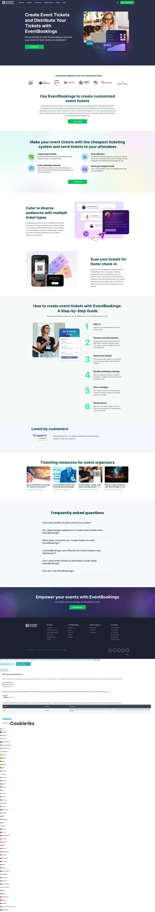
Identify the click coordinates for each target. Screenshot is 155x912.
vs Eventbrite (114, 630)
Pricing (58, 2)
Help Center (93, 627)
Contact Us (93, 630)
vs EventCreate (115, 639)
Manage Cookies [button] (4, 664)
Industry (29, 2)
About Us (71, 627)
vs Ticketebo (114, 632)
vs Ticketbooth (115, 634)
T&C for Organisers (43, 650)
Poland (3, 728)
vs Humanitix (114, 637)
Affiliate (70, 637)
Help (64, 2)
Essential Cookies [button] (7, 682)
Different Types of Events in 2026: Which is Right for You (115, 486)
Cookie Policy (62, 650)
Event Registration (52, 632)
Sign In (70, 634)
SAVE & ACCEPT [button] (6, 719)
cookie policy (96, 659)
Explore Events (48, 2)
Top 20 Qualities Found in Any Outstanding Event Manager (64, 486)
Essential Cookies (9, 684)
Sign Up (70, 632)
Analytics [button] (5, 695)
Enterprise (38, 2)
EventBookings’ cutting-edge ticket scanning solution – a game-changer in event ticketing (90, 486)
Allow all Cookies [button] (21, 664)
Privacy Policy (53, 650)
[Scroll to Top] (127, 654)
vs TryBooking (115, 627)
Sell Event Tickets (52, 630)
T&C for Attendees (31, 650)
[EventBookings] (8, 2)
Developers (93, 632)
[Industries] (39, 435)
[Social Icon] (110, 650)
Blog (69, 630)
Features (21, 2)
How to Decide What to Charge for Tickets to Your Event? (38, 486)
